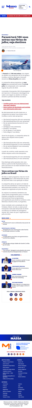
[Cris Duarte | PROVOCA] (6, 268)
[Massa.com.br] (11, 7)
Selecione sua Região (22, 7)
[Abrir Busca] (29, 7)
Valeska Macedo (11, 50)
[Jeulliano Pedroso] (6, 285)
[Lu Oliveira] (6, 260)
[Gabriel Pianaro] (6, 276)
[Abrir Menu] (3, 7)
